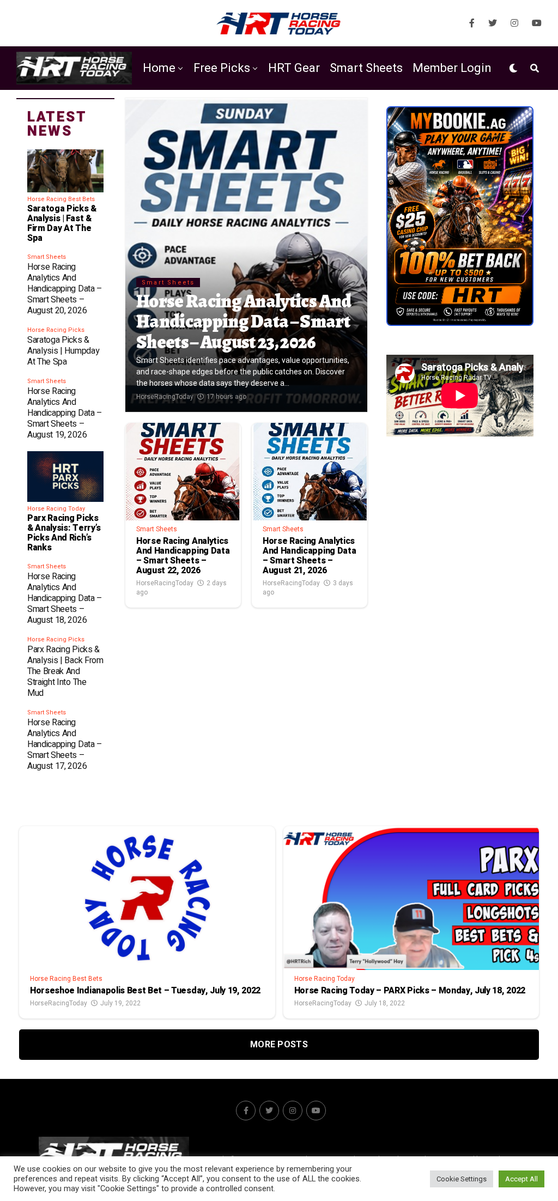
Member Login (452, 68)
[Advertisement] (459, 533)
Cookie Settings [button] (461, 1179)
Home (159, 68)
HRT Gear (294, 68)
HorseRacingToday (164, 397)
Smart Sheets (366, 68)
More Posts (279, 1044)
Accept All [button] (521, 1179)
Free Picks (221, 68)
